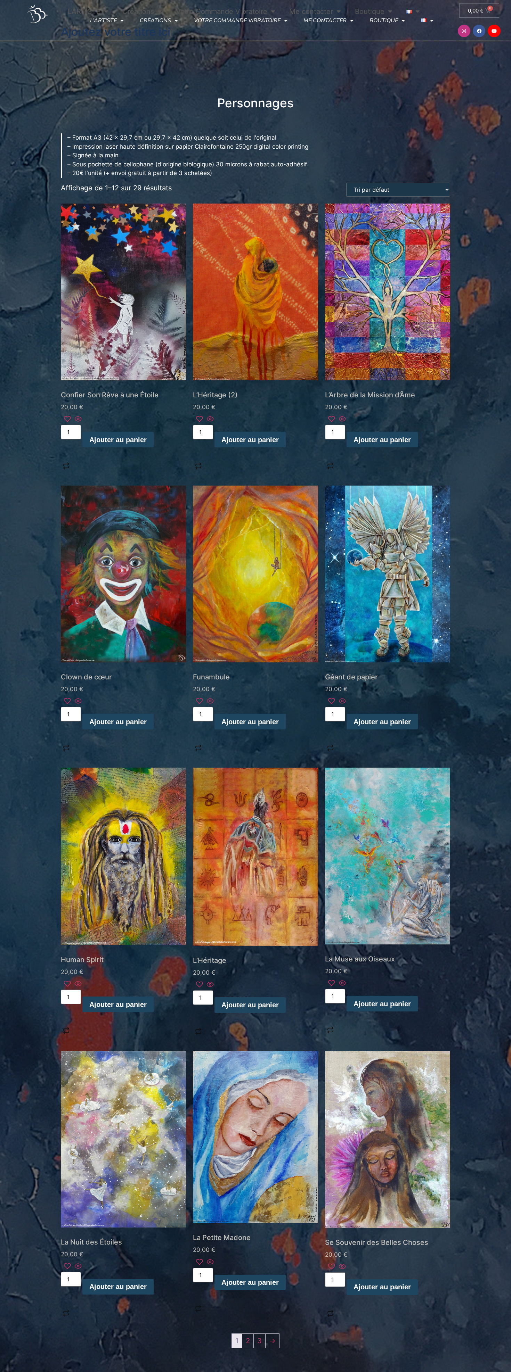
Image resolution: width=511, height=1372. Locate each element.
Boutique (384, 20)
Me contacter (325, 20)
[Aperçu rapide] (77, 419)
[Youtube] (494, 31)
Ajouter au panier (118, 440)
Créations (155, 20)
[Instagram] (464, 31)
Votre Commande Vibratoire (237, 20)
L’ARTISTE (103, 20)
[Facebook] (479, 31)
